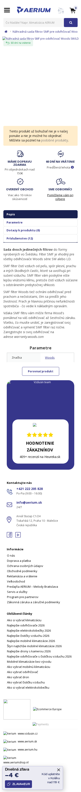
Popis (11, 214)
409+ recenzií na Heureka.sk (40, 457)
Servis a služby (17, 592)
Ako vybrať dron (18, 677)
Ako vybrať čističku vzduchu (26, 682)
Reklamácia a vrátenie (22, 576)
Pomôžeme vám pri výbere (60, 197)
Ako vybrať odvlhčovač (22, 672)
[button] (73, 10)
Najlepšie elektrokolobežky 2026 (29, 630)
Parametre (14, 222)
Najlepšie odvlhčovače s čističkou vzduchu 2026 (39, 656)
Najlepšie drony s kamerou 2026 (29, 651)
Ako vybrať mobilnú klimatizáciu (28, 667)
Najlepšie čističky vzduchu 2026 (28, 636)
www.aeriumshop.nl (16, 762)
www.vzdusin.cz (28, 733)
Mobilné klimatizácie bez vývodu (29, 662)
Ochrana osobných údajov (25, 566)
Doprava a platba (19, 561)
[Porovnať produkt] (61, 13)
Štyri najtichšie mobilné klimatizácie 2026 (34, 646)
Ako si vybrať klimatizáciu (24, 620)
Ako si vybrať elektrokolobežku (28, 687)
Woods (50, 357)
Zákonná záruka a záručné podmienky (33, 602)
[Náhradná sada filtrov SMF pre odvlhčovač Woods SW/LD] (40, 38)
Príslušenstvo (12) (20, 238)
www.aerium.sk (27, 741)
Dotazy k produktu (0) (23, 230)
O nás (11, 555)
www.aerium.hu (27, 749)
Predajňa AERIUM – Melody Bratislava (32, 587)
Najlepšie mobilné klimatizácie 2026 (31, 641)
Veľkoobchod (16, 581)
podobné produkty (54, 140)
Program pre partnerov (22, 597)
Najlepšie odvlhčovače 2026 (26, 625)
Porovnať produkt (40, 371)
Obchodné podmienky (22, 571)
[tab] (40, 573)
